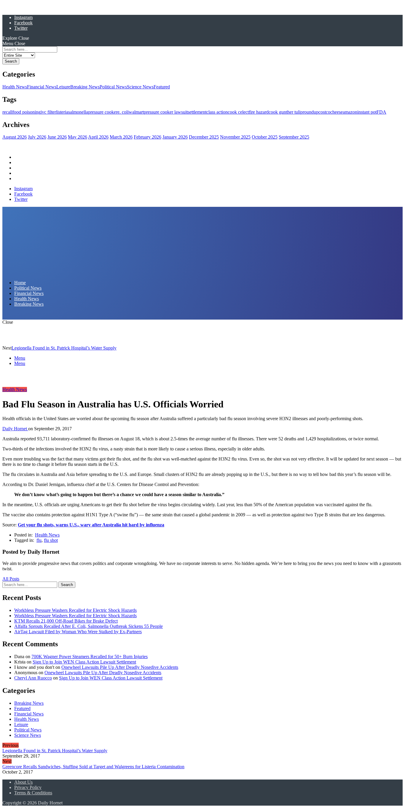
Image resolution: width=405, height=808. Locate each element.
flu (39, 540)
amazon (350, 112)
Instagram (23, 17)
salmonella (78, 112)
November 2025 (235, 136)
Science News (140, 86)
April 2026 (98, 136)
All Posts (10, 578)
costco (324, 112)
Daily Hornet (15, 428)
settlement (197, 112)
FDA (381, 112)
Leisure (63, 86)
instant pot (367, 112)
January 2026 (175, 136)
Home (20, 157)
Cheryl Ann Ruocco (33, 677)
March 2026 (121, 136)
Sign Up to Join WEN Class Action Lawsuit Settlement (84, 661)
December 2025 (204, 136)
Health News (14, 86)
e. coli (123, 112)
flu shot (51, 540)
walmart (136, 112)
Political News (113, 86)
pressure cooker (102, 112)
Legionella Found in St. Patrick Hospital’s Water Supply (64, 347)
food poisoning (26, 112)
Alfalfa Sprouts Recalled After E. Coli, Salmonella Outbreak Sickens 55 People (88, 626)
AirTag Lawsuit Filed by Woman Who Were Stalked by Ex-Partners (78, 631)
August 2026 (14, 136)
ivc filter (48, 112)
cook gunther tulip (286, 112)
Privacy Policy (28, 787)
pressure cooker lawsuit (166, 112)
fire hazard (259, 112)
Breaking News (85, 86)
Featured (162, 86)
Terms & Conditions (33, 792)
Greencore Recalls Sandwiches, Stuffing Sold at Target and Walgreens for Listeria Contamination (93, 766)
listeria (62, 112)
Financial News (41, 86)
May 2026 (77, 136)
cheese (336, 112)
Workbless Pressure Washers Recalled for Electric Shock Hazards (75, 610)
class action (217, 112)
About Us (23, 782)
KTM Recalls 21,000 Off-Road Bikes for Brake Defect (66, 620)
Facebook (23, 22)
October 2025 (265, 136)
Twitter (21, 28)
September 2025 (294, 136)
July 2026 (37, 136)
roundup (310, 112)
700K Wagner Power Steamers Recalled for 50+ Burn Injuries (89, 656)
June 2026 (57, 136)
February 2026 (147, 136)
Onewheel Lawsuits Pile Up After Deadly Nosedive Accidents (119, 667)
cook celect (238, 112)
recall (7, 112)
